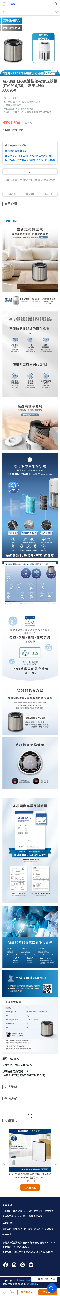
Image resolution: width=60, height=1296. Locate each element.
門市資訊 (38, 1211)
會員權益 (49, 1211)
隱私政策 (17, 1211)
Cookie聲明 (21, 1216)
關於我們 (6, 1229)
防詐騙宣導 (8, 1216)
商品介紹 (12, 194)
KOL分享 (28, 1229)
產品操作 (38, 1229)
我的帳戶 (6, 1211)
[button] (56, 1163)
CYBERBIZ (32, 1283)
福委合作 (6, 1234)
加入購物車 (27, 1292)
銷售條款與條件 (36, 1216)
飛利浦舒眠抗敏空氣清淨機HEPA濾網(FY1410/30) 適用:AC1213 (30, 1176)
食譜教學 (48, 1229)
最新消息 (17, 1229)
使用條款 (28, 1211)
